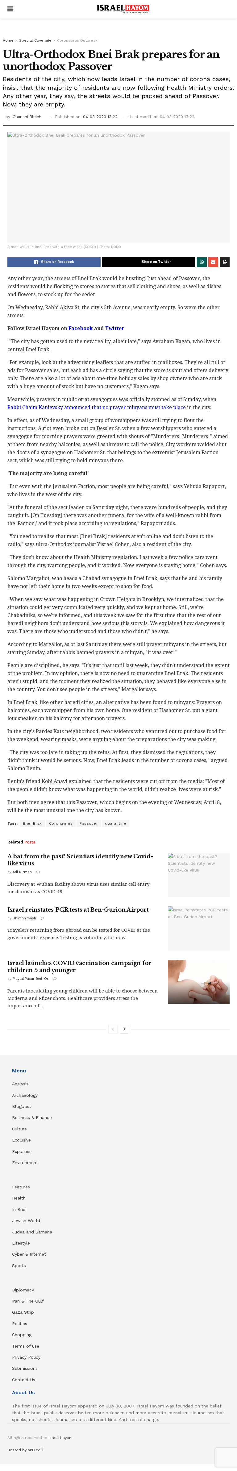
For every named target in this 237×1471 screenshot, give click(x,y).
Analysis (21, 1083)
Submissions (25, 1368)
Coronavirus (61, 823)
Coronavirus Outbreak (77, 40)
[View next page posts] (124, 1029)
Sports (19, 1265)
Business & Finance (32, 1117)
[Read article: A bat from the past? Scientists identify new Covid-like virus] (199, 875)
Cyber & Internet (29, 1254)
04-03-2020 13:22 (100, 116)
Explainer (21, 1151)
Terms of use (25, 1346)
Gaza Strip (23, 1312)
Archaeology (25, 1095)
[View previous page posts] (113, 1029)
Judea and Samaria (32, 1231)
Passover (89, 823)
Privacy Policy (26, 1357)
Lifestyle (21, 1243)
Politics (19, 1323)
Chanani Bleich (27, 116)
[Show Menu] (10, 9)
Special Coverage (35, 40)
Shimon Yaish (24, 918)
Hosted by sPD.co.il (25, 1450)
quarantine (115, 823)
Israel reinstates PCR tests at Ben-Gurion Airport (77, 909)
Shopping (21, 1334)
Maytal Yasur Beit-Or (30, 979)
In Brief (19, 1209)
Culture (19, 1128)
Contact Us (23, 1379)
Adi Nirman (22, 872)
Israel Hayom (60, 1438)
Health (19, 1197)
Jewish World (26, 1220)
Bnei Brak (32, 823)
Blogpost (21, 1106)
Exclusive (21, 1139)
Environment (25, 1162)
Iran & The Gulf (28, 1301)
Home (8, 40)
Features (21, 1186)
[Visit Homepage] (123, 9)
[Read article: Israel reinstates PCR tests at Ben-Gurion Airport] (199, 928)
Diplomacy (23, 1289)
